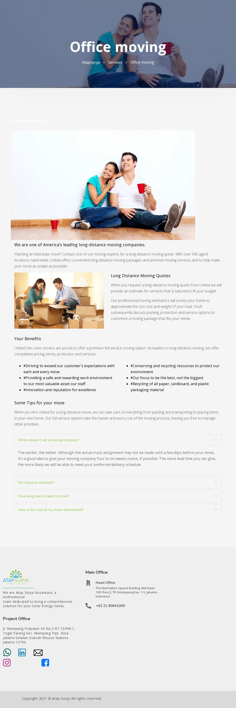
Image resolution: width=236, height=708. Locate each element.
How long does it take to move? (43, 496)
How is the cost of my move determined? (51, 509)
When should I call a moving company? (48, 440)
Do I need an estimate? (36, 482)
